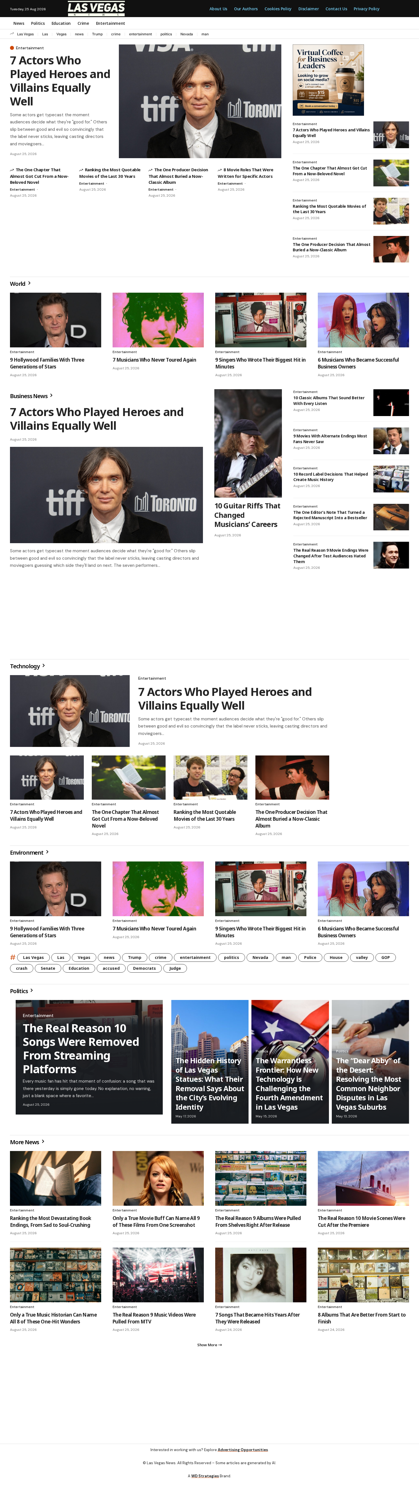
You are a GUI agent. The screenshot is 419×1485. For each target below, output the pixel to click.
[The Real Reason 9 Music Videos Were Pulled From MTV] (158, 1277)
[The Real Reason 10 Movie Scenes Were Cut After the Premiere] (363, 1180)
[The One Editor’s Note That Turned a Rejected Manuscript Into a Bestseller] (391, 517)
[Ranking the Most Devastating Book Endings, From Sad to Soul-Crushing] (55, 1180)
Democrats (144, 970)
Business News (29, 396)
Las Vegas (25, 34)
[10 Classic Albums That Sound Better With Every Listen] (391, 402)
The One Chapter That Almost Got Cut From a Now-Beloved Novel (39, 176)
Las (45, 34)
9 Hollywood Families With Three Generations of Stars (47, 363)
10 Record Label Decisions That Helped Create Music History (330, 476)
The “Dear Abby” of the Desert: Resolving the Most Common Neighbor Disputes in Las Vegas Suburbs (368, 1086)
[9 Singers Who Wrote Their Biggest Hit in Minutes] (260, 320)
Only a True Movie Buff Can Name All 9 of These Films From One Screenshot (156, 1224)
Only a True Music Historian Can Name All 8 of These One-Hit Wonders (53, 1320)
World (18, 284)
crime (116, 34)
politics (166, 34)
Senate (48, 970)
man (205, 34)
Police (310, 959)
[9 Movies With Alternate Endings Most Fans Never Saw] (391, 440)
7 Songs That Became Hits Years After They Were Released (257, 1320)
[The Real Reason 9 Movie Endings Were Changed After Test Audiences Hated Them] (391, 555)
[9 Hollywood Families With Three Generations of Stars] (55, 320)
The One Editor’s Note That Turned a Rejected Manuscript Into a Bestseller (330, 515)
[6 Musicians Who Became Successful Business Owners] (363, 320)
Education (79, 970)
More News (25, 1144)
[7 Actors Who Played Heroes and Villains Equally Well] (200, 101)
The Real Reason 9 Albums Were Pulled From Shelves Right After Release (258, 1224)
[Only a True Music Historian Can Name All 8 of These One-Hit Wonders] (55, 1277)
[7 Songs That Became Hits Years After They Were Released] (260, 1277)
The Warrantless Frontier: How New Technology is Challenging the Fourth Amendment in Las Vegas (289, 1086)
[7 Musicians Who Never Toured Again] (158, 320)
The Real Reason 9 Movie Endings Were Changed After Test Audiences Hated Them (331, 555)
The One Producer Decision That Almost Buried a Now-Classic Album (178, 176)
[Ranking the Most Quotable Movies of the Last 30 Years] (391, 211)
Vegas (61, 34)
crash (21, 970)
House (336, 959)
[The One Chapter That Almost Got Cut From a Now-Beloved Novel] (391, 173)
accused (111, 970)
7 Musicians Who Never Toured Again (154, 360)
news (79, 34)
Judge (175, 970)
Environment (27, 855)
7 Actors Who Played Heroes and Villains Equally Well (60, 80)
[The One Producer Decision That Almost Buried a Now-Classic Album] (391, 249)
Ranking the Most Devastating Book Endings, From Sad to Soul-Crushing (50, 1224)
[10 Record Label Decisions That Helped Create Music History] (391, 479)
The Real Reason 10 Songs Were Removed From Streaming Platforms (81, 1050)
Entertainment (30, 48)
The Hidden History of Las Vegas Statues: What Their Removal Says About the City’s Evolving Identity (210, 1086)
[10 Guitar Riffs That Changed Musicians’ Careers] (248, 443)
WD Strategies (205, 1480)
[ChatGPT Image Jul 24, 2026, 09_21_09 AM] (328, 80)
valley (362, 959)
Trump (97, 34)
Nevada (186, 34)
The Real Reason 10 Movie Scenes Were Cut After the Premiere (361, 1224)
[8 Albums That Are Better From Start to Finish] (363, 1277)
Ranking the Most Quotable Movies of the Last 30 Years (205, 817)
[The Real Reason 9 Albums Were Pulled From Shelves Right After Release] (260, 1180)
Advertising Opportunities (243, 1454)
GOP (385, 959)
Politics (19, 993)
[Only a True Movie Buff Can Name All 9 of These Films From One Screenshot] (158, 1180)
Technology (25, 668)
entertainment (140, 34)
